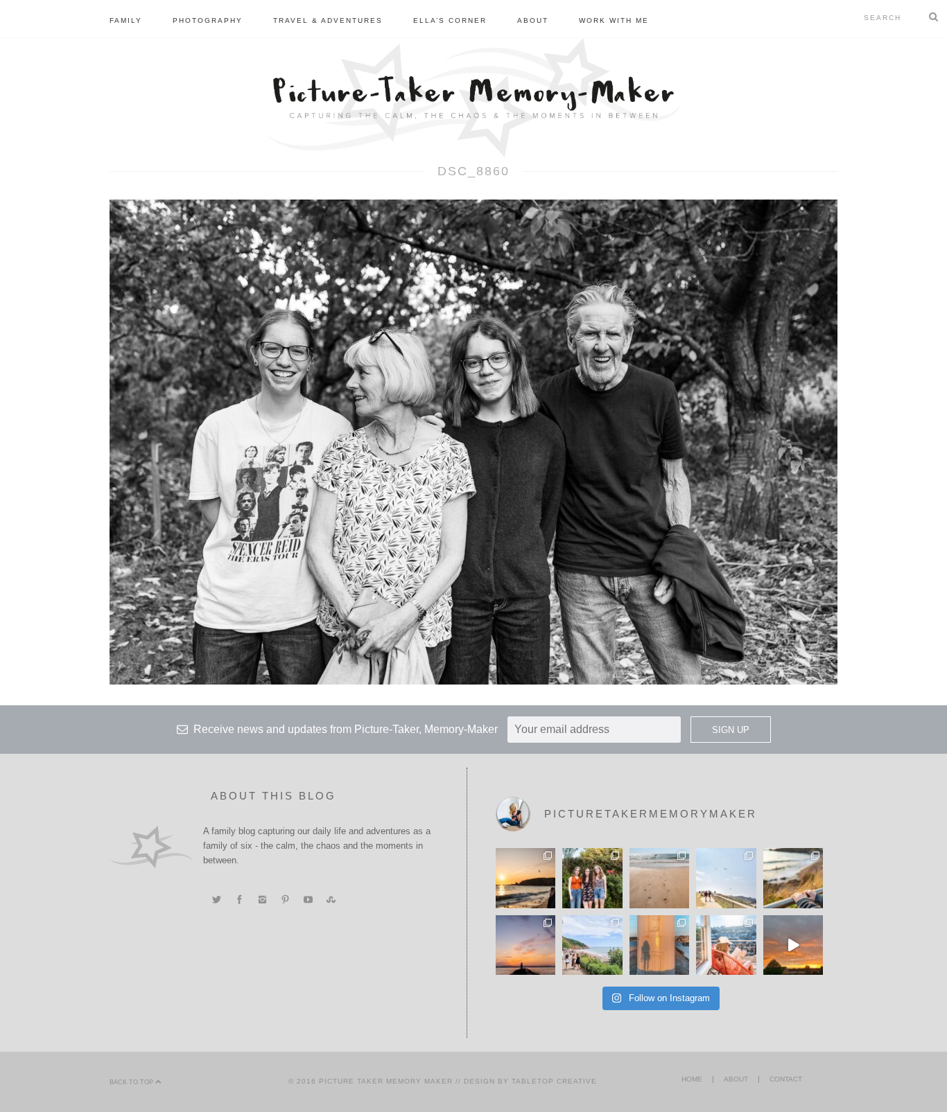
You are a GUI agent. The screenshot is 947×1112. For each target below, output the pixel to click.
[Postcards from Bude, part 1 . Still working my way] (726, 878)
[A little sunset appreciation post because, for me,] (525, 945)
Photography (208, 20)
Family (126, 20)
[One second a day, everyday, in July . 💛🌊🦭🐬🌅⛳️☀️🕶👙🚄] (793, 945)
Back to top (132, 1082)
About (532, 20)
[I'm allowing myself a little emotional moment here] (592, 878)
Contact (786, 1079)
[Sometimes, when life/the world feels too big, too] (525, 878)
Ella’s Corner (450, 20)
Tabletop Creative (554, 1081)
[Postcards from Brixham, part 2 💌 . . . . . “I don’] (592, 945)
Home (691, 1079)
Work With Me (614, 20)
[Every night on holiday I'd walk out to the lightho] (659, 945)
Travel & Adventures (328, 20)
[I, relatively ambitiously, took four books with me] (726, 945)
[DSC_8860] (473, 441)
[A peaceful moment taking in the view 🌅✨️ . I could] (793, 878)
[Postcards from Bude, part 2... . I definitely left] (659, 878)
